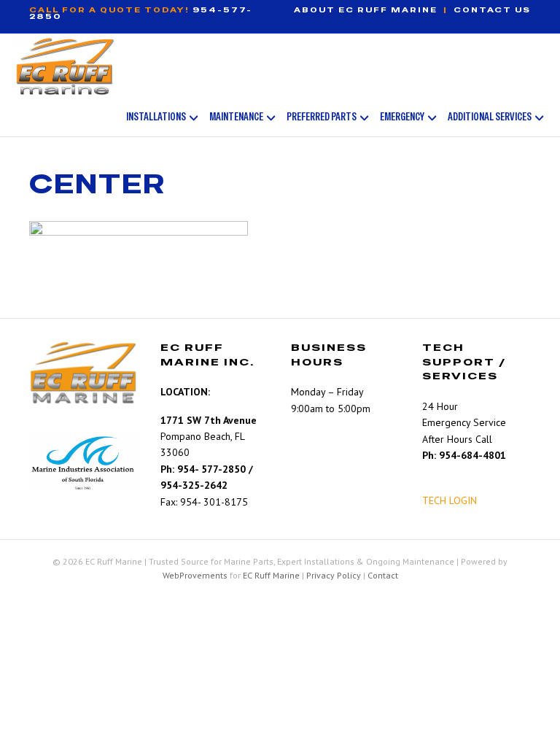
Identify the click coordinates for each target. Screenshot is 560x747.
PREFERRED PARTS (322, 116)
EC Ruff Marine (271, 575)
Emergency (402, 116)
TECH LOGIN (449, 500)
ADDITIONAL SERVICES (490, 116)
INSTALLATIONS (156, 116)
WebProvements (195, 575)
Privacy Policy (333, 575)
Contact (383, 575)
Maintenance (236, 116)
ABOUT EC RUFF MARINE (366, 10)
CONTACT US (492, 10)
